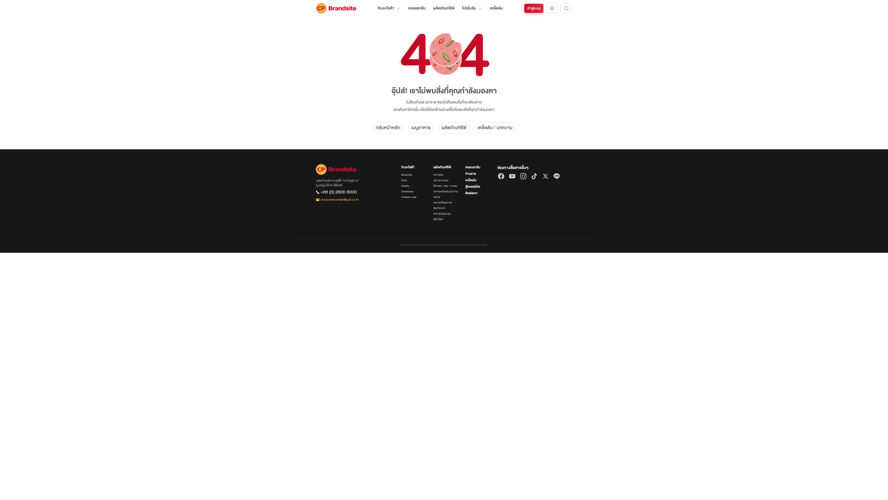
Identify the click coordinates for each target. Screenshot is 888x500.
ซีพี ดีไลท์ (438, 219)
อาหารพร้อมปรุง (442, 213)
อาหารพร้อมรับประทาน (445, 191)
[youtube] (512, 176)
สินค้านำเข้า (439, 208)
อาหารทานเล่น (440, 180)
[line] (556, 176)
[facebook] (501, 176)
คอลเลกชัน (417, 8)
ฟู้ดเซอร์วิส (472, 187)
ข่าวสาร (470, 174)
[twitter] (545, 176)
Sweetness (407, 191)
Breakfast (406, 174)
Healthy (405, 186)
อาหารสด (438, 174)
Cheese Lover (409, 197)
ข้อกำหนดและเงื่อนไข (479, 245)
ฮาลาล (436, 197)
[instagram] (523, 176)
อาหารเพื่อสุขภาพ (442, 202)
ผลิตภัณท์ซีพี (444, 8)
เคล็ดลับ (496, 8)
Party (404, 180)
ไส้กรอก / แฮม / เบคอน (445, 186)
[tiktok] (534, 176)
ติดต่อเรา (471, 193)
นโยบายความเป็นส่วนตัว (457, 245)
